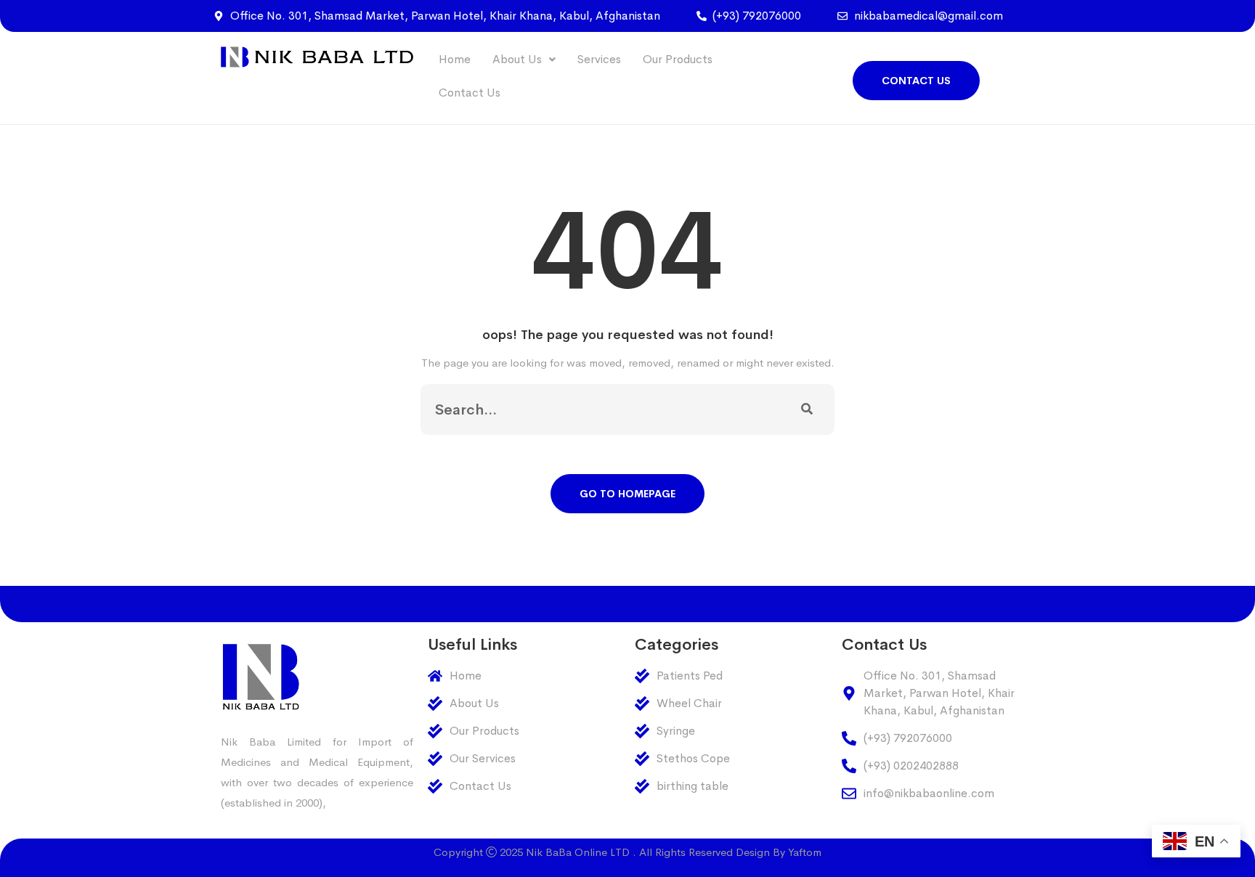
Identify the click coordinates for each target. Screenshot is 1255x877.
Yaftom (804, 852)
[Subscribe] (806, 409)
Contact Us (469, 92)
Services (599, 59)
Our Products (677, 59)
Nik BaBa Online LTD (578, 852)
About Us (517, 59)
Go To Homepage (627, 493)
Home (455, 59)
